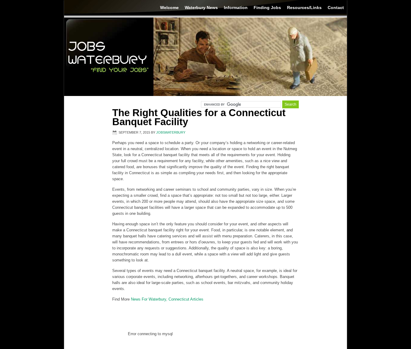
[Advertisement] (205, 316)
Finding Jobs (267, 7)
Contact (336, 7)
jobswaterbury (170, 132)
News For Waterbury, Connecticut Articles (167, 299)
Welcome (169, 7)
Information (236, 7)
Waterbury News (201, 7)
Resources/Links (304, 7)
